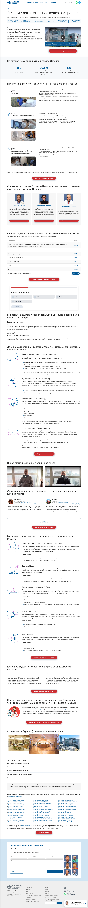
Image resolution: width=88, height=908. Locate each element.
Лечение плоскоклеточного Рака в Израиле (18, 811)
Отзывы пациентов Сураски (75, 21)
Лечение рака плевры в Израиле (41, 815)
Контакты (53, 2)
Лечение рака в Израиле (17, 8)
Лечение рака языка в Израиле (65, 815)
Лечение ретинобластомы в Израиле (66, 818)
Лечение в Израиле (15, 796)
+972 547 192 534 (71, 894)
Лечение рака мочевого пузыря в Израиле (43, 809)
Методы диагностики (38, 21)
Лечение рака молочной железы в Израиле (43, 807)
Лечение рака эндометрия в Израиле (67, 814)
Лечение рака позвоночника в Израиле (42, 818)
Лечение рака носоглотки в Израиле (41, 812)
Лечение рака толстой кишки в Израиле (67, 807)
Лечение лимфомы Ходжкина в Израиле (18, 804)
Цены (36, 2)
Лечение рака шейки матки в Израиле (67, 809)
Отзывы (47, 2)
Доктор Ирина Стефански (44, 205)
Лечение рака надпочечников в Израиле (42, 811)
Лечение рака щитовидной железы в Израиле (69, 811)
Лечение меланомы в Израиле (15, 806)
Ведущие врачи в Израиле (62, 21)
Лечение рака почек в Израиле (65, 803)
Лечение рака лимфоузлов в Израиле (42, 803)
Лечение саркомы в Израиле (65, 820)
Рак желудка (11, 818)
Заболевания (30, 2)
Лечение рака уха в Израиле (65, 812)
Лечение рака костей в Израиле (40, 800)
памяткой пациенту (36, 709)
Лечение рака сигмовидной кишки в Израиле (68, 804)
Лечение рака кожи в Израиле (15, 821)
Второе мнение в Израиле (50, 897)
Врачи (41, 2)
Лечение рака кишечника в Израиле (16, 820)
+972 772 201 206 (71, 887)
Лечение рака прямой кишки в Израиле (67, 801)
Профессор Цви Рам (19, 205)
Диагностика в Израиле (31, 899)
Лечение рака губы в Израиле (15, 817)
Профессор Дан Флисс (69, 206)
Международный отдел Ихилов (32, 901)
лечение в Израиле (25, 825)
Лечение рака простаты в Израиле (66, 800)
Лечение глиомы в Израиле (14, 801)
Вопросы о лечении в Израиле (51, 895)
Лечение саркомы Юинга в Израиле (66, 821)
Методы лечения (50, 21)
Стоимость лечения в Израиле (13, 21)
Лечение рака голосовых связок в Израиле (18, 814)
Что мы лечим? (29, 887)
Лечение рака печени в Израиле (40, 814)
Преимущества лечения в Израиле (25, 21)
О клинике (28, 889)
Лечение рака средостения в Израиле (67, 806)
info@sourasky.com (71, 891)
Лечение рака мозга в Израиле (40, 806)
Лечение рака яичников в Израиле (66, 817)
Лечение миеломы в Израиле (15, 807)
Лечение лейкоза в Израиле (15, 803)
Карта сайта (28, 897)
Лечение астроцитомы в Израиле (16, 800)
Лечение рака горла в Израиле (15, 815)
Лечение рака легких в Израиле (40, 801)
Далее (17, 306)
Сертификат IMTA (30, 893)
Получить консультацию (55, 871)
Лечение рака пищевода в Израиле (41, 817)
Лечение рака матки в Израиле (40, 804)
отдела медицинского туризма (72, 709)
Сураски (9, 8)
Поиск (59, 903)
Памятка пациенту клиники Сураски (33, 895)
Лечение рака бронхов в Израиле (16, 812)
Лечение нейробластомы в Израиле (16, 809)
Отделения (47, 893)
